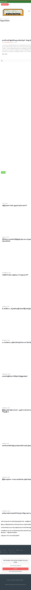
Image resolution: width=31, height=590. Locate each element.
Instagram (5, 552)
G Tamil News (6, 42)
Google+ (20, 550)
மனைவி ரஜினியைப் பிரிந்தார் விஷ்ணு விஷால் (14, 376)
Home (1, 18)
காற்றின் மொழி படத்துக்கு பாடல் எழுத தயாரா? (15, 275)
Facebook (4, 550)
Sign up (15, 568)
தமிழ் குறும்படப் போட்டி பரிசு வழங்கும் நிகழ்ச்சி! (10, 535)
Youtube (14, 552)
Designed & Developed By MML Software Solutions (15, 584)
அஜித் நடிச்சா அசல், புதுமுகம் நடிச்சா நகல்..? (14, 205)
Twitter (12, 550)
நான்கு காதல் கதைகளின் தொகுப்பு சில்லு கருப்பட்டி (16, 513)
